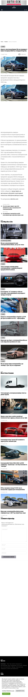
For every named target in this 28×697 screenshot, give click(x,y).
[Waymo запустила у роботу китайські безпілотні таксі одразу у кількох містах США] (14, 406)
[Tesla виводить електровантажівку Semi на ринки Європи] (14, 382)
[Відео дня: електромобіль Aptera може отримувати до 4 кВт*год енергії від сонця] (14, 501)
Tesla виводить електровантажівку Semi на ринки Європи (13, 393)
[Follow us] (24, 10)
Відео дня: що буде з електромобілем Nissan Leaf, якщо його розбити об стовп (14, 341)
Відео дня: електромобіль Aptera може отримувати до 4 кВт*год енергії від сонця (13, 512)
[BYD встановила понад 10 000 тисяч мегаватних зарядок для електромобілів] (14, 477)
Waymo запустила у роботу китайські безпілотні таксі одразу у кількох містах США (14, 417)
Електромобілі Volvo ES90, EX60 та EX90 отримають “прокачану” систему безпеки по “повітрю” (14, 464)
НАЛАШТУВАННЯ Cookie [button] (8, 690)
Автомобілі (3, 240)
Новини (8, 240)
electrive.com (14, 199)
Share (2, 58)
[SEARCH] (26, 10)
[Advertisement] (14, 26)
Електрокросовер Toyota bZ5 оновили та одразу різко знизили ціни (12, 440)
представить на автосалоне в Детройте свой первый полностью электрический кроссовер (12, 193)
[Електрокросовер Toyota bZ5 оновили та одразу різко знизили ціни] (14, 429)
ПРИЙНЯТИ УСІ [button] (6, 693)
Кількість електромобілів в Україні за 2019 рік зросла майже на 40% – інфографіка (13, 317)
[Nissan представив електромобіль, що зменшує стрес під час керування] (14, 352)
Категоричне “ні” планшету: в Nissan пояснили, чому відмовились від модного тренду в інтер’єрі (13, 293)
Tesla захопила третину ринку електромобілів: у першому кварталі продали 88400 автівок (11, 268)
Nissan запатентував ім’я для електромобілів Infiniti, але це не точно (12, 244)
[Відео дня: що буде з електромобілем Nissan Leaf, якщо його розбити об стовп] (14, 328)
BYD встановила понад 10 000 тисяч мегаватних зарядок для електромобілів (13, 488)
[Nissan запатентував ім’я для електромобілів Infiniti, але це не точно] (14, 231)
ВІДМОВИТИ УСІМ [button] (20, 690)
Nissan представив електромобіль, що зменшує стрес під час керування (12, 364)
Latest (14, 7)
